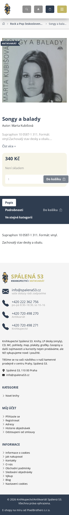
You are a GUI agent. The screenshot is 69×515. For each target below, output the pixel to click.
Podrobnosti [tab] (14, 210)
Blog (8, 480)
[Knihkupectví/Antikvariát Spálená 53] (8, 9)
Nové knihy (12, 395)
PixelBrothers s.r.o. (38, 510)
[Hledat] (26, 9)
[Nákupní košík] (50, 9)
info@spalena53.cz (17, 375)
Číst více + (9, 146)
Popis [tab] (9, 203)
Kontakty (11, 460)
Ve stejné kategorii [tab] (18, 217)
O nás (9, 464)
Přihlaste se (13, 416)
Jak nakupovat (14, 456)
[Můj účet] (38, 9)
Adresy (10, 424)
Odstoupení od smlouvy (20, 432)
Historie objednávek (18, 428)
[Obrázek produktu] (34, 70)
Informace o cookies (18, 452)
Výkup (9, 476)
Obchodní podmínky (18, 468)
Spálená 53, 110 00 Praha (21, 370)
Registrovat (12, 420)
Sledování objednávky (19, 472)
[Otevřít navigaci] (62, 9)
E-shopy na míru (12, 510)
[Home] (3, 23)
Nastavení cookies (17, 483)
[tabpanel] (34, 239)
